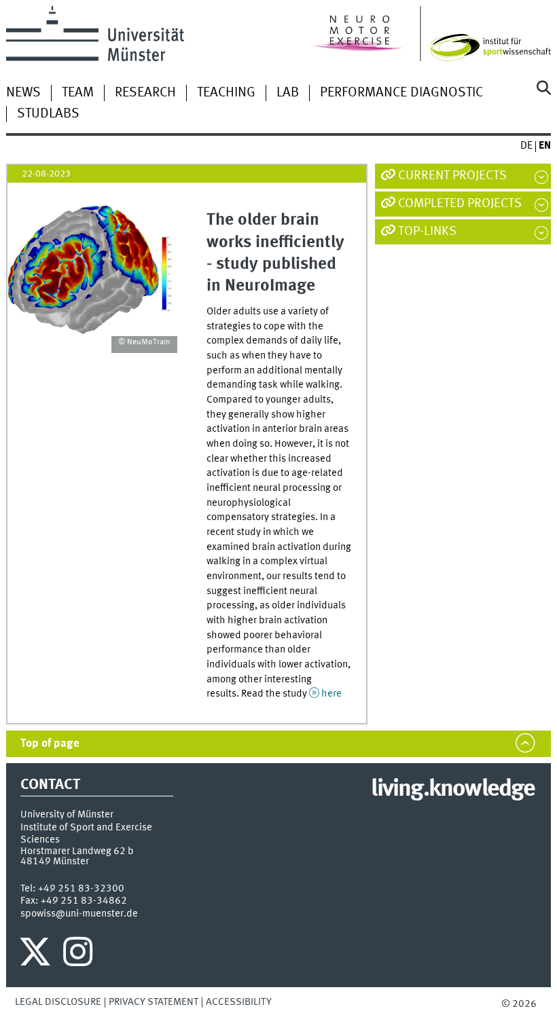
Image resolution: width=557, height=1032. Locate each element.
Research (145, 93)
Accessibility (239, 1002)
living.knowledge (453, 789)
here (331, 693)
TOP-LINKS (427, 231)
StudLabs (48, 114)
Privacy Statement (153, 1002)
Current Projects (452, 176)
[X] (37, 955)
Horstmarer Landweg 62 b (77, 851)
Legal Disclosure (58, 1002)
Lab (287, 93)
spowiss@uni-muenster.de (79, 913)
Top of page (49, 744)
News (23, 93)
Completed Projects (460, 204)
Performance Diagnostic (401, 93)
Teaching (226, 93)
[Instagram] (77, 955)
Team (78, 93)
